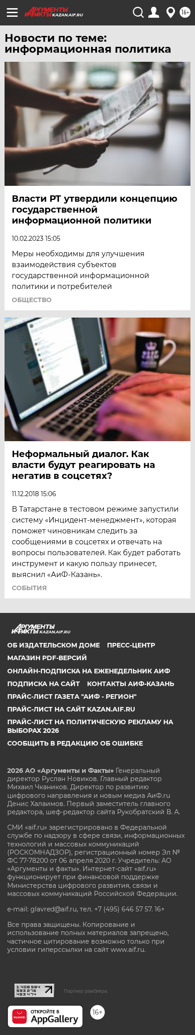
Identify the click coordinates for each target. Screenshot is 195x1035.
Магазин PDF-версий (47, 658)
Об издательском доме (53, 645)
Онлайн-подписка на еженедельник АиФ (88, 671)
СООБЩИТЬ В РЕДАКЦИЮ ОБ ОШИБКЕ (75, 743)
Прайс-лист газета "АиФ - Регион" (71, 696)
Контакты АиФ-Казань (130, 684)
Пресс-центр (131, 645)
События (29, 588)
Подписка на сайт (43, 684)
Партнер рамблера (85, 991)
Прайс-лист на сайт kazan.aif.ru (71, 709)
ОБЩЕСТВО (32, 300)
